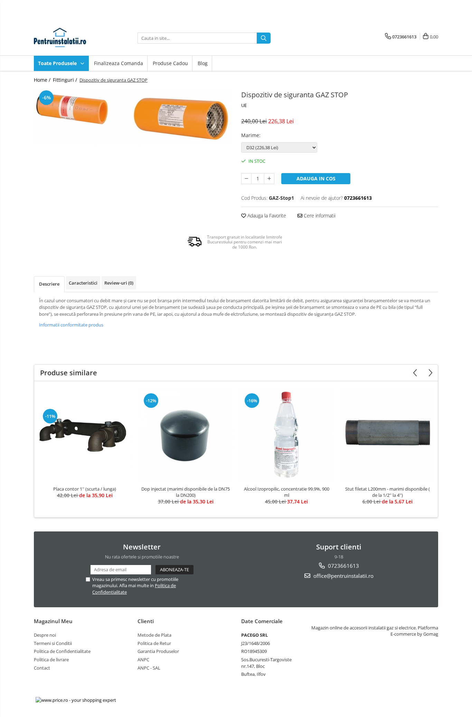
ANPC (143, 659)
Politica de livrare (51, 659)
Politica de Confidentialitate (62, 651)
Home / (43, 80)
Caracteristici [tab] (83, 283)
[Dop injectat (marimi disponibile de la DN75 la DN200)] (186, 435)
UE (244, 105)
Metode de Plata (154, 635)
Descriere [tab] (49, 284)
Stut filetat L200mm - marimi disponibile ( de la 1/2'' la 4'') (387, 492)
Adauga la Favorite (266, 215)
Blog (203, 63)
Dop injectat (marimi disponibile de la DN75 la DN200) (185, 492)
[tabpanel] (132, 116)
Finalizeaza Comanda (118, 63)
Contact (42, 668)
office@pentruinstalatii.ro (343, 575)
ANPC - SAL (149, 668)
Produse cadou (170, 63)
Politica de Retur (154, 643)
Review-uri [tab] (118, 283)
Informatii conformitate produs (71, 325)
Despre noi (45, 635)
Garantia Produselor (158, 651)
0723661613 (343, 565)
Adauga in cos (316, 178)
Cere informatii (319, 215)
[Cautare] (264, 38)
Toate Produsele (58, 63)
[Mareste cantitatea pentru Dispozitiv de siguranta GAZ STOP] (269, 178)
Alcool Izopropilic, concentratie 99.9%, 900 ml (286, 492)
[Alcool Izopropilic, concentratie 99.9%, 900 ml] (286, 435)
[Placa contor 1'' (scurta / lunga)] (85, 435)
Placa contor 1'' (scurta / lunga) (84, 489)
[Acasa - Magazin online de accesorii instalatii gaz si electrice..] (68, 38)
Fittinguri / (65, 80)
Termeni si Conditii (53, 643)
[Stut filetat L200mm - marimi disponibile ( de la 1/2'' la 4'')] (387, 435)
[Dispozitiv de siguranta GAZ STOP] (132, 116)
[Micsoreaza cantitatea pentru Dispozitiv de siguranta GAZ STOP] (246, 178)
